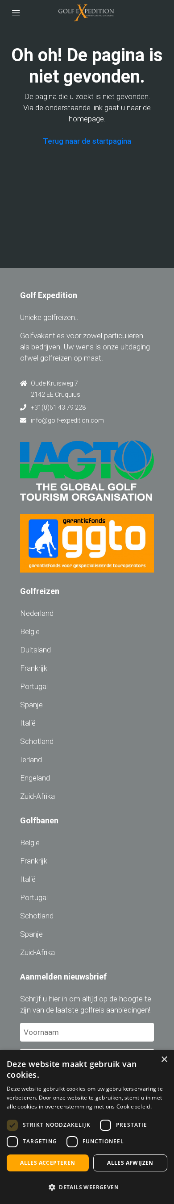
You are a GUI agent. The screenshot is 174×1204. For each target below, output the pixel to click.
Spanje (31, 704)
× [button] (164, 1059)
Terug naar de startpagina (87, 141)
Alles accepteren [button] (47, 1163)
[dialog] (87, 1127)
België (30, 631)
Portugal (34, 686)
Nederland (37, 613)
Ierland (31, 759)
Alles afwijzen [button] (130, 1163)
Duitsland (35, 649)
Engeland (35, 777)
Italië (28, 722)
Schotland (37, 741)
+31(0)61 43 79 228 (58, 407)
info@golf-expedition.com (67, 420)
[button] (87, 1187)
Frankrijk (33, 668)
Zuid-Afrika (37, 796)
